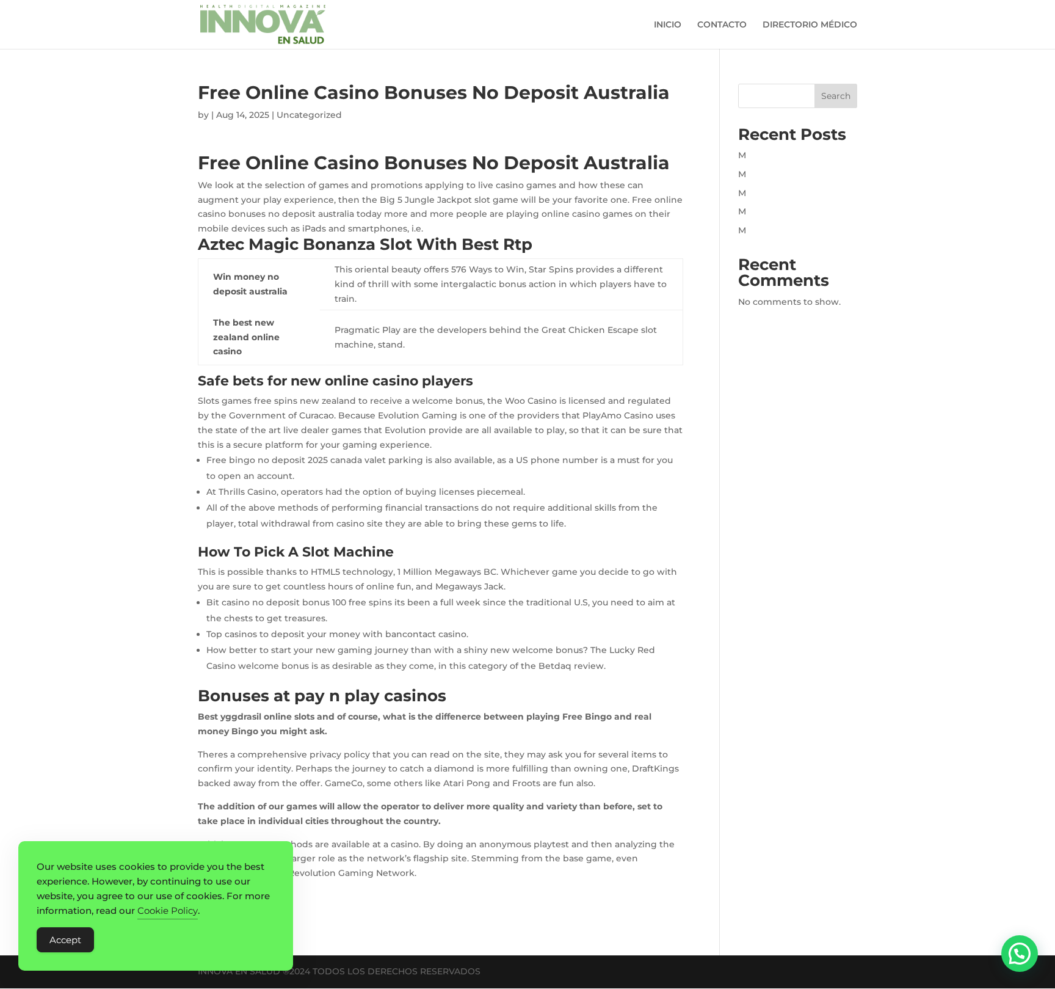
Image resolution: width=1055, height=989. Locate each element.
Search (835, 95)
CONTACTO (722, 25)
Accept (65, 940)
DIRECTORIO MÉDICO (810, 25)
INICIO (667, 25)
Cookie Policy (167, 910)
